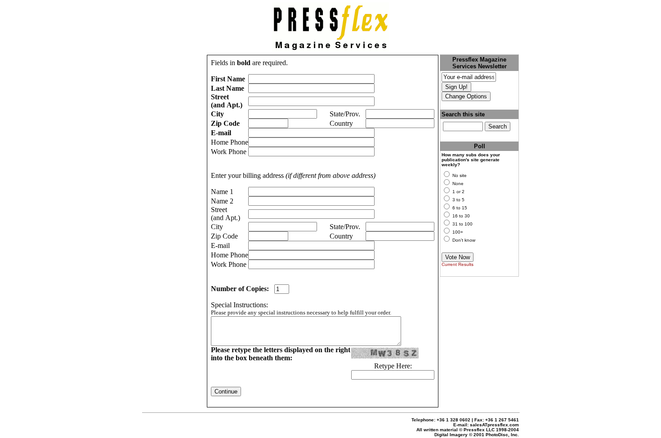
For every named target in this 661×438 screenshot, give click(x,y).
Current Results (457, 264)
